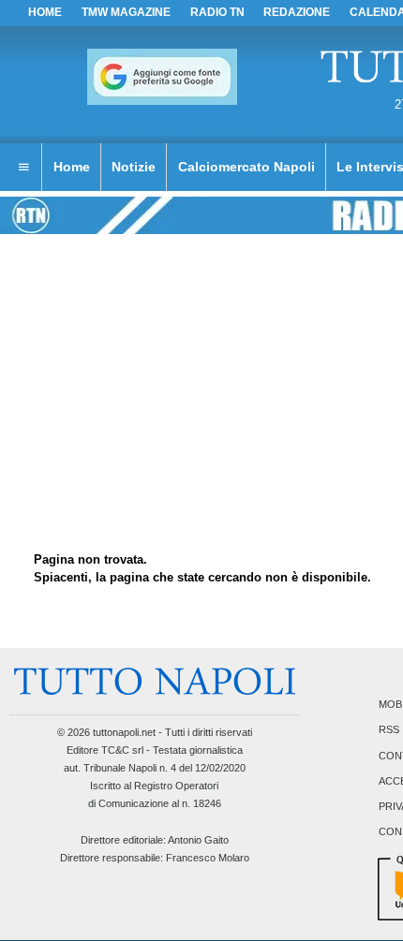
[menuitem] (23, 168)
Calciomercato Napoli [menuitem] (246, 166)
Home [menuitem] (71, 166)
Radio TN (217, 12)
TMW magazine (126, 12)
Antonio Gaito (198, 839)
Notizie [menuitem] (134, 166)
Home (45, 12)
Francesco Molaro (207, 857)
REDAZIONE (296, 12)
